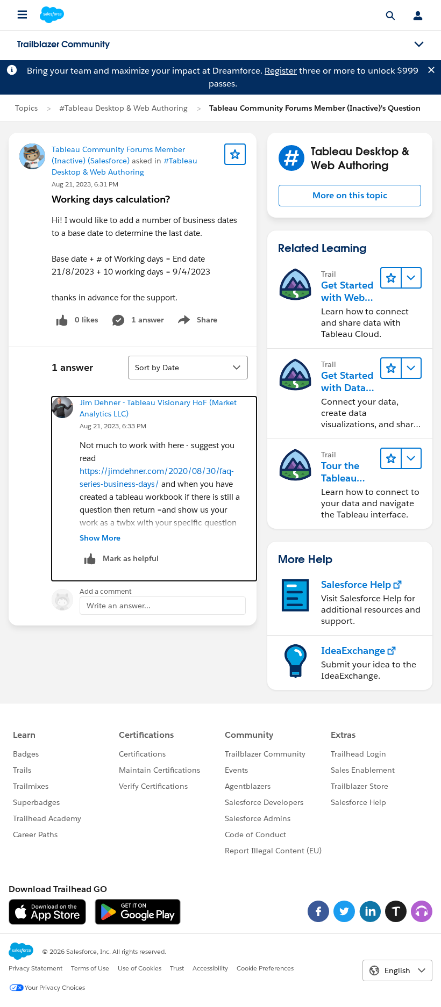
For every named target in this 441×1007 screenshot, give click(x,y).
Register (281, 70)
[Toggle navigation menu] (419, 44)
